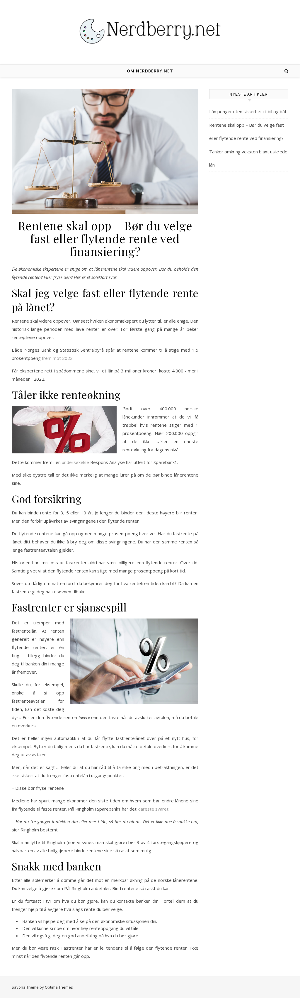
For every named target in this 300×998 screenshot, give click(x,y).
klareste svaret (153, 809)
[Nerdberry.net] (150, 31)
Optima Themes (59, 987)
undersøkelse (75, 462)
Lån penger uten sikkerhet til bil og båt (248, 111)
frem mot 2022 (57, 358)
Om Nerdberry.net (150, 71)
